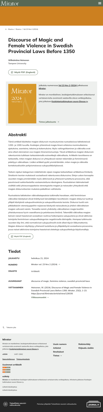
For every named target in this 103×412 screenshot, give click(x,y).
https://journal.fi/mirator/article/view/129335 (52, 293)
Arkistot (57, 348)
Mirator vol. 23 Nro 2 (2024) (44, 264)
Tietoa (56, 355)
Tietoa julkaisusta (47, 122)
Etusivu (11, 29)
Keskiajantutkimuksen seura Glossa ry (70, 101)
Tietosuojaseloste (23, 359)
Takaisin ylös (11, 327)
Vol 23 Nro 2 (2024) (30, 29)
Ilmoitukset (58, 351)
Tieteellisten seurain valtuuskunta (63, 404)
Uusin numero (59, 344)
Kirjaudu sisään (86, 348)
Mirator (42, 88)
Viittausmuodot (38, 297)
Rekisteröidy (84, 344)
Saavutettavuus (8, 359)
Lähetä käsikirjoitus (9, 390)
